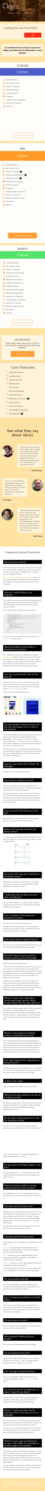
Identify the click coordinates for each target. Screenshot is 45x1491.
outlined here (7, 657)
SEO (6, 1484)
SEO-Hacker (15, 1484)
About (22, 1486)
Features (11, 13)
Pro (4, 1255)
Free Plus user (29, 1379)
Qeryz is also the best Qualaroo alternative (18, 577)
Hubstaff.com (37, 538)
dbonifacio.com (37, 475)
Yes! (33, 35)
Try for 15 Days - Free (22, 135)
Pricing (18, 13)
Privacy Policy (26, 1484)
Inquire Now (22, 354)
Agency (5, 1263)
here (19, 1173)
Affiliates (36, 1484)
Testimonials (28, 13)
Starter (5, 1248)
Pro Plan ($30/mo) (15, 689)
